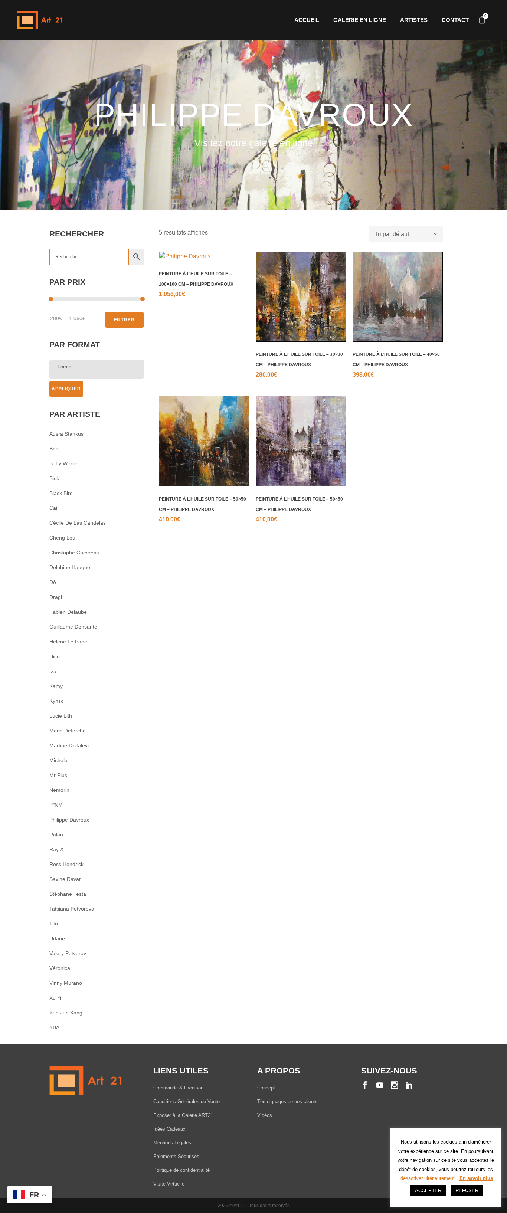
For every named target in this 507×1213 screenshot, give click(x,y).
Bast (54, 449)
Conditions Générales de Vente (186, 1101)
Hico (54, 656)
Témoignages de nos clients (287, 1101)
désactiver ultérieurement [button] (427, 1178)
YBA (54, 1027)
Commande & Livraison (178, 1088)
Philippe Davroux (69, 820)
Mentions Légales (172, 1142)
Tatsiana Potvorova (71, 909)
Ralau (56, 834)
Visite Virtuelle (168, 1184)
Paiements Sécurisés (176, 1156)
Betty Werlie (63, 463)
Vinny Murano (65, 983)
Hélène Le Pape (68, 642)
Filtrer (124, 319)
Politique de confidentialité (181, 1170)
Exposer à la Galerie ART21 (183, 1115)
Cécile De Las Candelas (77, 523)
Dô (52, 582)
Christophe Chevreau (74, 552)
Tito (53, 924)
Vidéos (264, 1115)
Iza (52, 671)
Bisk (54, 478)
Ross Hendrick (66, 864)
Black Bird (61, 493)
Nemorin (59, 790)
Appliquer (66, 388)
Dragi (55, 597)
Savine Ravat (65, 879)
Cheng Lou (62, 538)
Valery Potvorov (67, 953)
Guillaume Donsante (73, 627)
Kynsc (56, 701)
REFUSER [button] (466, 1190)
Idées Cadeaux (169, 1129)
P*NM (56, 805)
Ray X (56, 849)
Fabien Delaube (68, 612)
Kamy (56, 686)
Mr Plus (58, 775)
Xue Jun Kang (65, 1013)
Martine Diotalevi (69, 745)
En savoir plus (476, 1178)
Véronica (59, 968)
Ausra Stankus (66, 434)
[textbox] (98, 367)
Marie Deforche (67, 731)
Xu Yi (55, 998)
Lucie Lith (60, 716)
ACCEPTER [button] (428, 1190)
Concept (266, 1088)
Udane (57, 938)
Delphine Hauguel (70, 567)
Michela (58, 760)
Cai (53, 508)
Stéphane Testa (67, 894)
